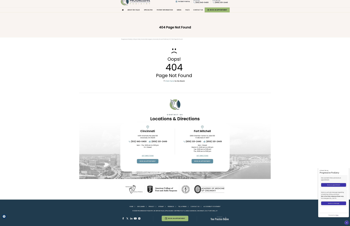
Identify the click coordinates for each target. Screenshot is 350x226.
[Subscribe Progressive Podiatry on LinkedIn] (131, 218)
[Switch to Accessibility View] (4, 216)
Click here (169, 81)
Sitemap (161, 206)
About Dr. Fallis (133, 10)
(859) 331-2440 (221, 2)
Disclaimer (141, 206)
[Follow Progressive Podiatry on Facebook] (123, 218)
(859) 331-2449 (159, 141)
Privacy (151, 206)
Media (179, 10)
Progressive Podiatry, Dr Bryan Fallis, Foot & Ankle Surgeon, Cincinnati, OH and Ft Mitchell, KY (145, 39)
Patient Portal (184, 1)
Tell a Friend (182, 206)
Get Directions (148, 156)
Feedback (171, 206)
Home (123, 10)
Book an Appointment (218, 10)
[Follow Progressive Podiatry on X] (127, 218)
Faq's (187, 10)
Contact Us (198, 10)
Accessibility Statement (211, 206)
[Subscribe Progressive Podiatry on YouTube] (135, 218)
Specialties (148, 10)
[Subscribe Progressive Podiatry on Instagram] (139, 218)
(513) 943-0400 (202, 2)
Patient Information (165, 10)
